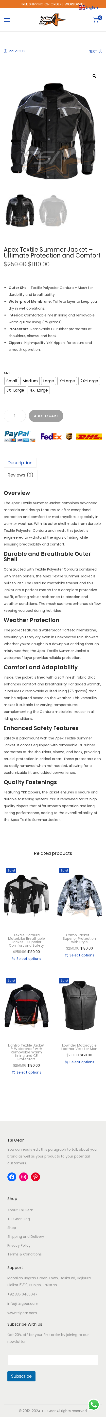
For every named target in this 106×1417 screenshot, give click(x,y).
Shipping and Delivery (25, 1236)
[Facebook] (11, 1176)
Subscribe (21, 1376)
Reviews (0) (21, 475)
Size (7, 372)
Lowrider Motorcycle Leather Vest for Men (79, 1047)
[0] (96, 20)
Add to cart (46, 415)
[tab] (53, 463)
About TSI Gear (20, 1210)
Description (20, 463)
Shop (11, 1227)
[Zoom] (94, 76)
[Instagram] (23, 1176)
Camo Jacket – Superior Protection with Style (79, 938)
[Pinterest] (35, 1176)
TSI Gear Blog (18, 1218)
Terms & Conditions (24, 1254)
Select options (29, 958)
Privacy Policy (19, 1245)
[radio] (12, 381)
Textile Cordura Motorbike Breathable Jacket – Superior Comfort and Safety (26, 940)
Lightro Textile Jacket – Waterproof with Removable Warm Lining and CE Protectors (26, 1052)
